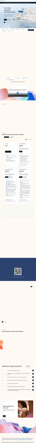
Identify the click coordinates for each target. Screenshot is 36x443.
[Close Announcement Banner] (33, 2)
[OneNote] (12, 201)
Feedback (2, 441)
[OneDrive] (21, 166)
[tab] (4, 39)
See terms (27, 149)
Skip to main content (2, 0)
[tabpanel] (18, 52)
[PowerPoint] (9, 201)
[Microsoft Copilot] (5, 201)
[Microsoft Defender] (15, 201)
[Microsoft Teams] (5, 202)
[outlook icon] (5, 165)
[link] (3, 29)
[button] (5, 120)
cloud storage (8, 159)
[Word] (7, 201)
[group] (10, 114)
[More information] (27, 158)
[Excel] (8, 201)
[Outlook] (19, 166)
